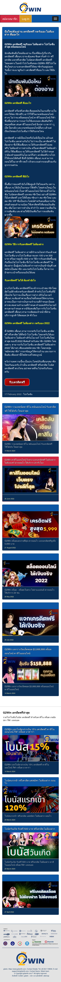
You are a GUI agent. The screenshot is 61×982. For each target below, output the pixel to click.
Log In (25, 19)
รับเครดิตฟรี (17, 382)
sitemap (46, 976)
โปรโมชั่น (27, 394)
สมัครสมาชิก (9, 19)
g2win (26, 976)
